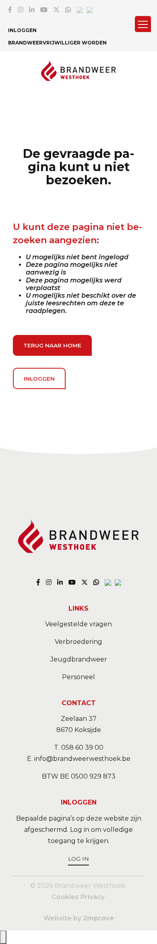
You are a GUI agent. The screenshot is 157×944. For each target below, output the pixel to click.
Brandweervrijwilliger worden (57, 43)
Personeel (78, 677)
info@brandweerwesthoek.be (82, 758)
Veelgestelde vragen (78, 624)
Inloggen (22, 30)
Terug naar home (52, 345)
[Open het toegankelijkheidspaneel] (3, 937)
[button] (143, 24)
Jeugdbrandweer (78, 659)
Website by (78, 918)
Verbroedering (78, 641)
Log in (78, 858)
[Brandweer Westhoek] (79, 71)
